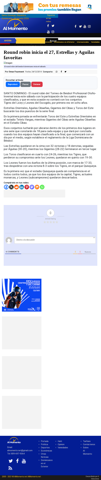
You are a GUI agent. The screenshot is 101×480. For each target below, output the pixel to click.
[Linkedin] (21, 187)
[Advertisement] (34, 194)
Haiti (60, 441)
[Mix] (37, 187)
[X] (11, 187)
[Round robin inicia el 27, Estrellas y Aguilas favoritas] (8, 63)
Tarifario (87, 441)
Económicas (46, 450)
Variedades (63, 447)
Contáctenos (89, 444)
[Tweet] (64, 71)
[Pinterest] (26, 187)
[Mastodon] (32, 187)
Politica (44, 444)
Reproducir (13, 84)
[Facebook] (6, 187)
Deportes (45, 447)
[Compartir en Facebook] (60, 71)
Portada (44, 441)
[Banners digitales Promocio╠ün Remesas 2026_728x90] (50, 7)
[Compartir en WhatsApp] (55, 71)
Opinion (61, 444)
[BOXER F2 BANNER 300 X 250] (21, 295)
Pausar (25, 84)
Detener (37, 84)
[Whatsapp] (42, 187)
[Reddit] (16, 187)
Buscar (53, 41)
